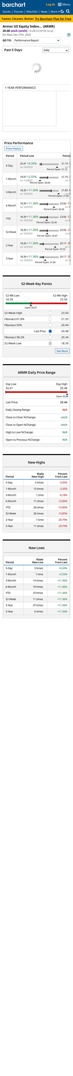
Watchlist (32, 11)
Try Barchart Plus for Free (53, 19)
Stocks (7, 11)
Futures (18, 11)
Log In (50, 4)
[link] (68, 35)
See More (62, 351)
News (44, 11)
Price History (13, 148)
